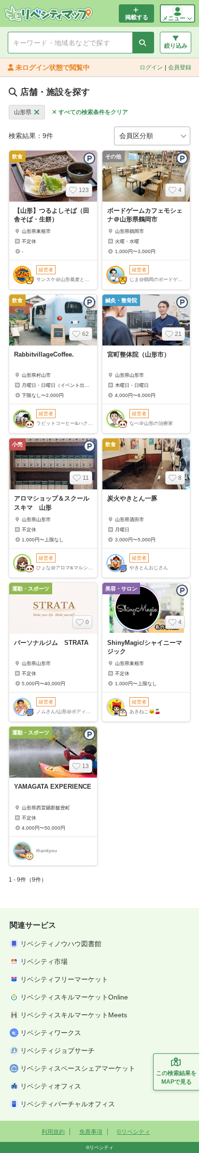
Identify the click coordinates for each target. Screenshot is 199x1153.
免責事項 (90, 1131)
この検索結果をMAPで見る (176, 1077)
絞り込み (175, 45)
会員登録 (179, 67)
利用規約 (53, 1131)
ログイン (151, 67)
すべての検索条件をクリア (93, 112)
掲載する (136, 17)
